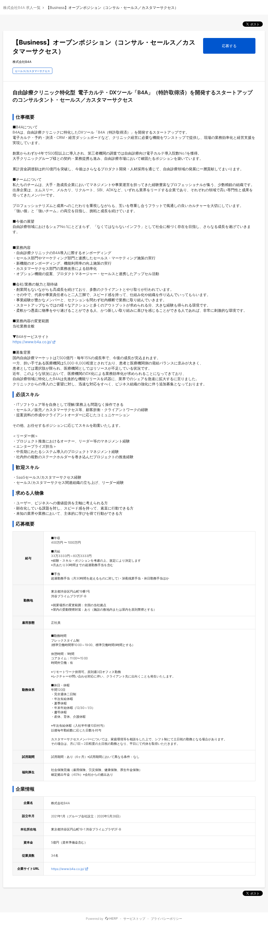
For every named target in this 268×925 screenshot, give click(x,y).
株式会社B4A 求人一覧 (22, 7)
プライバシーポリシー (166, 918)
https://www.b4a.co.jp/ (32, 342)
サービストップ (134, 918)
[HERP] (111, 919)
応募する (229, 45)
